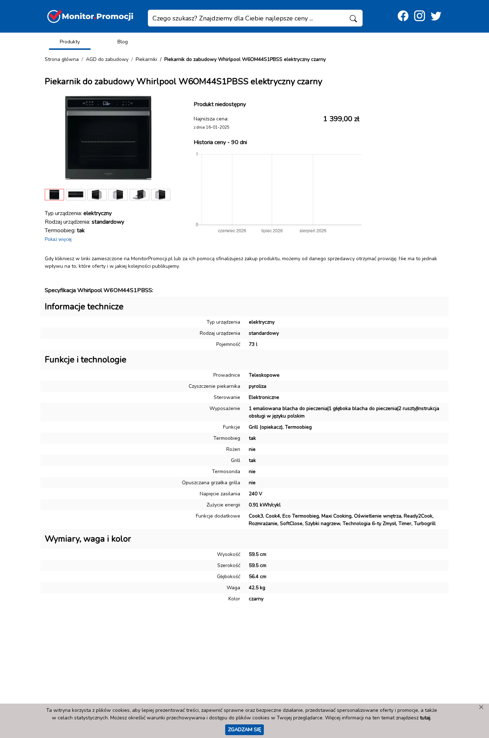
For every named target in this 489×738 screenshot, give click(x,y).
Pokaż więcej (58, 239)
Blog (122, 41)
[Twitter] (436, 16)
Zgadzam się (244, 729)
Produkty (70, 41)
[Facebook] (403, 16)
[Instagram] (419, 16)
